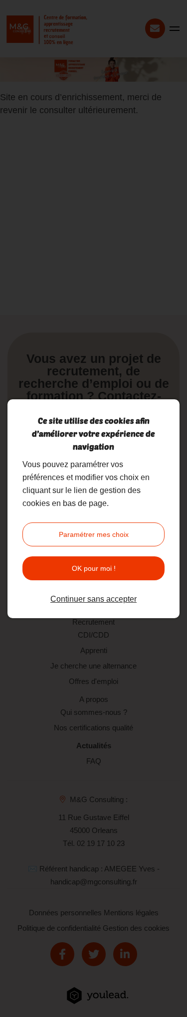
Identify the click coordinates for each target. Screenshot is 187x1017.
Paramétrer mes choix (94, 534)
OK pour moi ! (94, 568)
